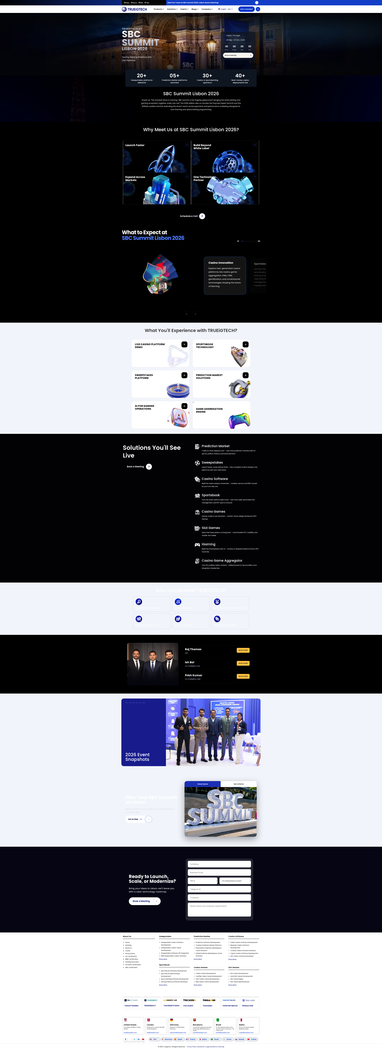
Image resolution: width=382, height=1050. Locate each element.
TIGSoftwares (131, 1005)
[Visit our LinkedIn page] (138, 1039)
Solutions (171, 9)
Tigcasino (188, 1005)
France (192, 1039)
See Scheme (239, 784)
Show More (163, 959)
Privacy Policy (191, 1047)
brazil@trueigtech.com (223, 1032)
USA (154, 1039)
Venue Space (202, 784)
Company (206, 9)
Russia (241, 1039)
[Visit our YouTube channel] (143, 1039)
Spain (180, 1039)
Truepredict (150, 1005)
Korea (229, 1039)
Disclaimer (201, 1047)
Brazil (216, 1039)
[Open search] (258, 9)
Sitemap (221, 1047)
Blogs (194, 9)
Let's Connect (246, 9)
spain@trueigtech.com (200, 1032)
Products (158, 9)
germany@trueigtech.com (178, 1032)
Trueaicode (247, 1005)
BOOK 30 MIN (243, 650)
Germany (168, 1039)
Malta (204, 1039)
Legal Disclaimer (211, 1047)
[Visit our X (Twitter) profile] (134, 1039)
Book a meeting (230, 55)
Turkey (253, 1039)
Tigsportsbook (230, 1005)
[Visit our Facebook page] (125, 1039)
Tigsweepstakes (171, 1005)
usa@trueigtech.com (130, 1032)
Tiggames (207, 1005)
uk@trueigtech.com (153, 1032)
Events (184, 9)
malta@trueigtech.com (246, 1032)
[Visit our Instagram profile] (130, 1039)
